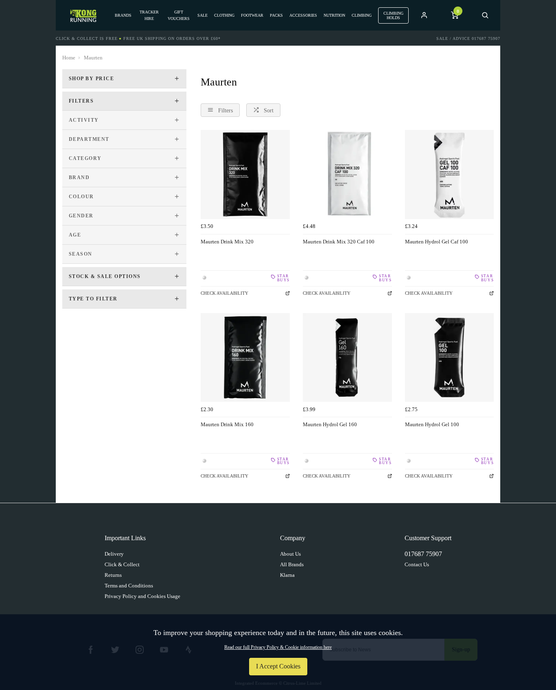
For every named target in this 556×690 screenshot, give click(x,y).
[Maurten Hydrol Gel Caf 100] (449, 174)
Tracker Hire (149, 15)
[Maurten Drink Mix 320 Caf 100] (347, 174)
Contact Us (417, 564)
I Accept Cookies (278, 666)
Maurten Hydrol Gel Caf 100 (436, 242)
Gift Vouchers (179, 15)
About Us (290, 554)
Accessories (303, 15)
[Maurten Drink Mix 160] (245, 357)
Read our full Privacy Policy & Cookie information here (278, 647)
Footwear (252, 15)
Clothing (224, 15)
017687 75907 (423, 553)
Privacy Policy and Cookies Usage (142, 596)
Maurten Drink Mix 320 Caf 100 (338, 242)
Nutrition (334, 15)
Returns (113, 575)
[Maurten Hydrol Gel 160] (347, 357)
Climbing (362, 15)
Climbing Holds (393, 15)
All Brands (292, 564)
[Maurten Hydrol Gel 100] (449, 357)
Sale (202, 15)
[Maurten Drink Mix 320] (245, 174)
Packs (276, 15)
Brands (123, 15)
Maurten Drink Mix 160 (227, 424)
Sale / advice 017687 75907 (468, 38)
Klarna (287, 575)
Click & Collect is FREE (87, 38)
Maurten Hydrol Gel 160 (330, 424)
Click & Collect (122, 564)
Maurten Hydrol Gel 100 (432, 424)
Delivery (114, 554)
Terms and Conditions (129, 586)
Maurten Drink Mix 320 (227, 242)
